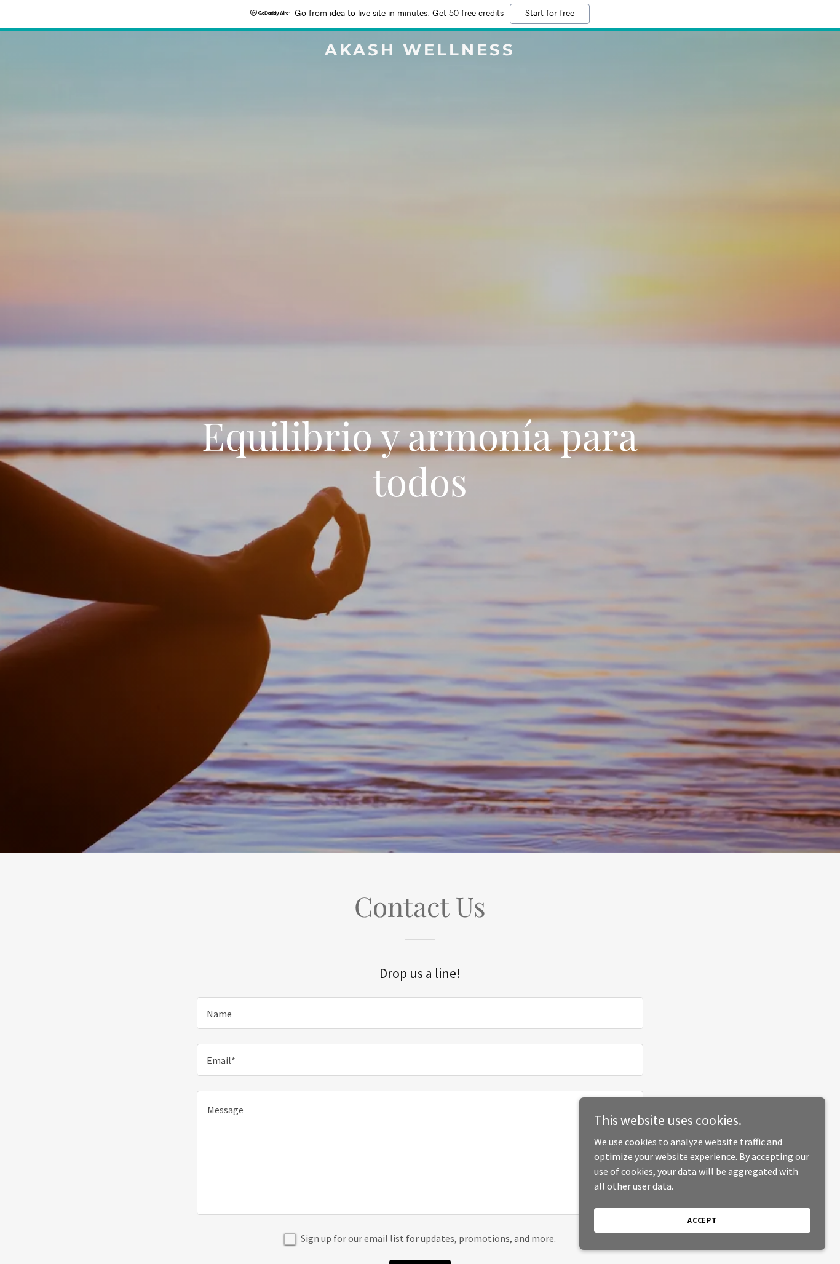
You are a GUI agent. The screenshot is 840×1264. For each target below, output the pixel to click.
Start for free (549, 13)
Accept (702, 1220)
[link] (420, 52)
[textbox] (420, 1013)
